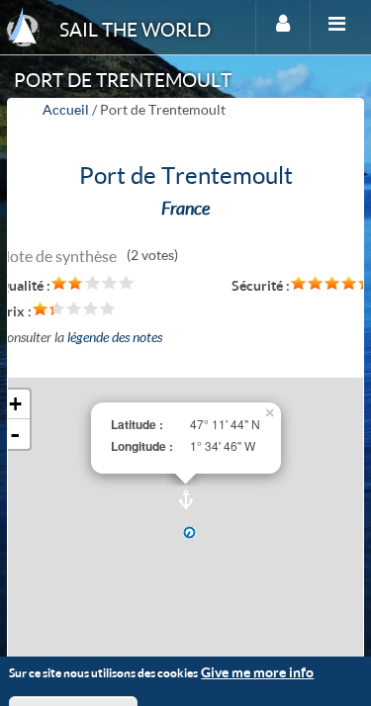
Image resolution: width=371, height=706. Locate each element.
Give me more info (257, 671)
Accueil (66, 109)
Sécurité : (261, 285)
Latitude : (137, 424)
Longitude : (142, 446)
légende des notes (114, 336)
